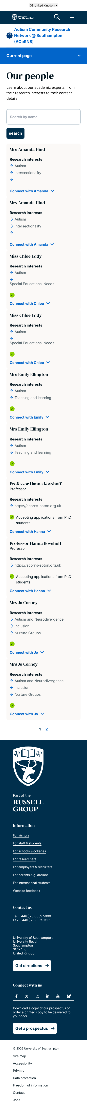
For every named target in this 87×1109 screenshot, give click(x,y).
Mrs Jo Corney (24, 602)
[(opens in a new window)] (16, 996)
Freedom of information (30, 1085)
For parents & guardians (30, 875)
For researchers (24, 859)
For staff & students (27, 843)
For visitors (21, 835)
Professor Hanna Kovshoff (35, 484)
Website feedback (26, 891)
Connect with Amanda (29, 191)
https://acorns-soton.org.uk (38, 506)
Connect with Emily (26, 417)
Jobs (16, 1100)
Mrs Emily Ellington (29, 374)
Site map (19, 1056)
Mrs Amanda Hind (27, 149)
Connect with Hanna (27, 531)
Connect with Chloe (27, 303)
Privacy (18, 1071)
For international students (31, 883)
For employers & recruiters (32, 867)
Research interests (26, 159)
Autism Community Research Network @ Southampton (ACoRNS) (42, 35)
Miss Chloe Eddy (26, 256)
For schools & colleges (29, 851)
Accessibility (22, 1063)
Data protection (24, 1078)
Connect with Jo (24, 652)
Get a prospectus (31, 1028)
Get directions (28, 965)
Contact (19, 1093)
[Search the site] (57, 17)
